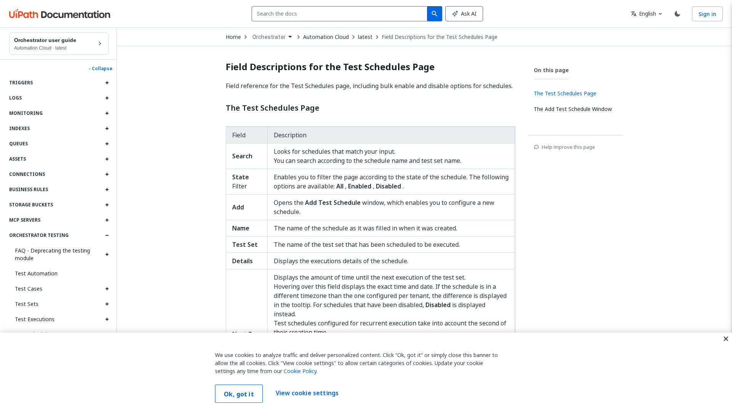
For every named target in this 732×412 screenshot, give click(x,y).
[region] (366, 372)
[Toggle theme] (677, 13)
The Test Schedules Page (272, 108)
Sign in (707, 14)
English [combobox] (643, 14)
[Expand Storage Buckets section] (107, 204)
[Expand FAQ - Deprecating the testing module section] (107, 254)
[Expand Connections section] (107, 174)
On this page (551, 70)
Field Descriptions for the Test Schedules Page (440, 37)
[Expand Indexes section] (107, 128)
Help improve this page (568, 147)
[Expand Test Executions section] (107, 319)
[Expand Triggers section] (107, 82)
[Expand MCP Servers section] (107, 220)
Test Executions (35, 319)
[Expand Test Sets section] (107, 304)
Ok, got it (239, 394)
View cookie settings (307, 393)
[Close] (726, 338)
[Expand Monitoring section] (107, 113)
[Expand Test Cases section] (107, 288)
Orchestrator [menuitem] (269, 37)
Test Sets (27, 304)
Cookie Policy (300, 371)
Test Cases (28, 289)
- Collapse (100, 68)
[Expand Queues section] (107, 143)
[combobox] (341, 14)
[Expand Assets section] (107, 159)
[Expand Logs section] (107, 98)
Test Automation (36, 273)
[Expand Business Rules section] (107, 189)
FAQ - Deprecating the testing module (52, 254)
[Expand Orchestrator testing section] (107, 235)
